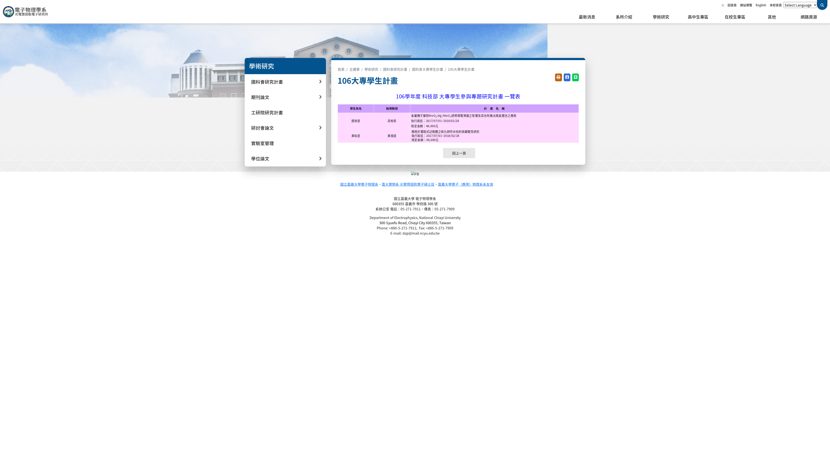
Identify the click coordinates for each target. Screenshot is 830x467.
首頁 (341, 69)
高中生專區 (698, 17)
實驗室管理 (262, 143)
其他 (772, 17)
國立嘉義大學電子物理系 (359, 184)
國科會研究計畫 (395, 69)
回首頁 (732, 5)
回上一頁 (459, 153)
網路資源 (809, 17)
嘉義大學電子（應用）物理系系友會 (465, 184)
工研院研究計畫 (267, 112)
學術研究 (661, 17)
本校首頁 (776, 5)
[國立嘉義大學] (26, 11)
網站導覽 (746, 5)
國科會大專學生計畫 (427, 69)
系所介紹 (624, 17)
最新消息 (587, 17)
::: (722, 5)
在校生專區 (735, 17)
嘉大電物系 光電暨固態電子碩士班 (408, 184)
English (761, 5)
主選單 (354, 69)
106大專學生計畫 (461, 69)
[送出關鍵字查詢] (822, 5)
